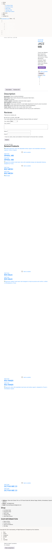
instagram (5, 535)
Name (6, 131)
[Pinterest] (40, 81)
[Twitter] (40, 80)
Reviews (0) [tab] (17, 89)
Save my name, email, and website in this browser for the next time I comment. (24, 136)
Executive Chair (9, 7)
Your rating (7, 121)
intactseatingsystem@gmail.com (13, 505)
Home (4, 2)
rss (4, 538)
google (5, 536)
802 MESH (8, 169)
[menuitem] (7, 20)
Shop (4, 4)
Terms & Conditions (8, 524)
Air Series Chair (9, 5)
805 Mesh (8, 275)
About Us (5, 13)
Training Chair (8, 10)
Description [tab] (9, 89)
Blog (4, 14)
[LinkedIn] (40, 84)
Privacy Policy (7, 523)
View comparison (9, 547)
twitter (4, 533)
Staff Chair (8, 8)
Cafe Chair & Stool (9, 11)
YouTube (5, 539)
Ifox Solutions (35, 529)
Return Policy (7, 521)
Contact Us (5, 16)
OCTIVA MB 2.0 (10, 486)
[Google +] (40, 83)
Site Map (6, 526)
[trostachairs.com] (5, 18)
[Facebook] (40, 78)
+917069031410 (10, 503)
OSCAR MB (40, 40)
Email (6, 134)
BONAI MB (40, 41)
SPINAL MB (9, 155)
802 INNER (8, 381)
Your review (7, 123)
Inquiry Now (42, 67)
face (4, 532)
